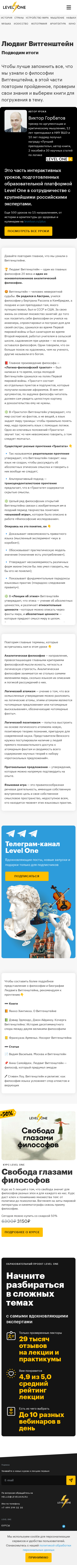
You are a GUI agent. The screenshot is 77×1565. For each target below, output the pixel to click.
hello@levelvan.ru (14, 1496)
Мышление (57, 18)
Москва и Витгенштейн (50, 1054)
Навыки (71, 18)
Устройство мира (37, 18)
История (6, 18)
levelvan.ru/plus (35, 221)
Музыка (6, 24)
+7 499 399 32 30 (12, 1507)
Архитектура (58, 24)
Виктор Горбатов (46, 118)
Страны (19, 18)
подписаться (26, 876)
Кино (72, 24)
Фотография (39, 24)
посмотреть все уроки (28, 231)
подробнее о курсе (22, 1232)
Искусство (21, 24)
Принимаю (38, 1557)
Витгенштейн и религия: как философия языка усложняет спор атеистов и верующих (36, 1080)
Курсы (5, 1526)
